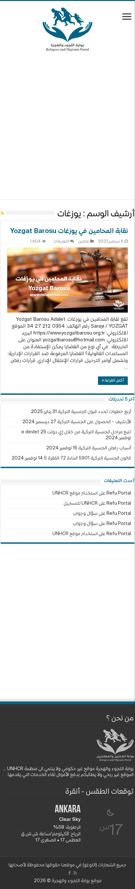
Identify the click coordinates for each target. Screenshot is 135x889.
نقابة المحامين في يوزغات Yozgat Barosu (69, 231)
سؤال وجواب (85, 513)
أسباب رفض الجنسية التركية (104, 448)
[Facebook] (69, 873)
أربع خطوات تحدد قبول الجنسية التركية (94, 411)
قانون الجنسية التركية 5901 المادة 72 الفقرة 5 (87, 458)
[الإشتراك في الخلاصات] (2, 213)
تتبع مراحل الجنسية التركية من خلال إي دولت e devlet (76, 432)
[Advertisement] (67, 125)
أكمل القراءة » (113, 381)
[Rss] (75, 873)
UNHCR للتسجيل (81, 503)
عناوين (83, 242)
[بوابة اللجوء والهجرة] (68, 28)
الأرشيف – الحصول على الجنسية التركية (94, 422)
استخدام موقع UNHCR (75, 493)
